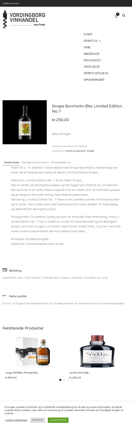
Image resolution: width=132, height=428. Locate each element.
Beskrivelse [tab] (11, 162)
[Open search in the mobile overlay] (123, 15)
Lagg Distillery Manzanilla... (22, 372)
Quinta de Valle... (79, 372)
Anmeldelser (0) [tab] (61, 162)
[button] (92, 41)
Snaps (90, 151)
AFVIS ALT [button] (37, 420)
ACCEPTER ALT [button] (58, 420)
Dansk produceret (75, 151)
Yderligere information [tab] (35, 162)
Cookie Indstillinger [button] (16, 420)
